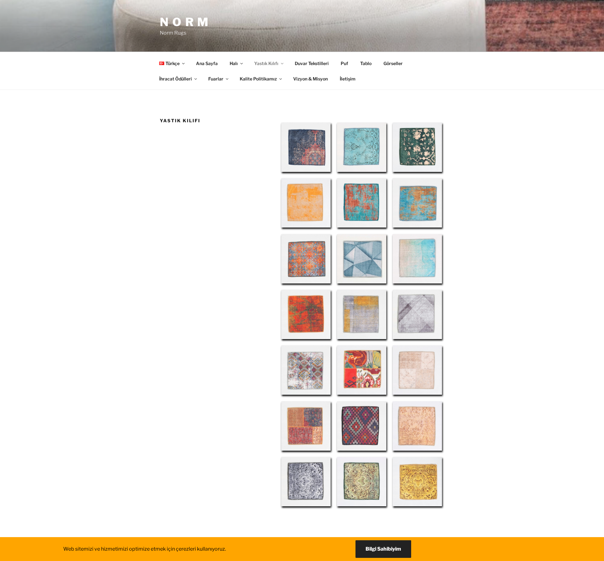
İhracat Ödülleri (175, 78)
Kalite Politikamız (258, 78)
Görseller (393, 63)
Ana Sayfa (207, 63)
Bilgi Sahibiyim (383, 549)
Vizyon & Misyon (310, 78)
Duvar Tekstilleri (312, 63)
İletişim (347, 78)
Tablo (366, 63)
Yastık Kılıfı (266, 63)
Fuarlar (215, 78)
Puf (344, 63)
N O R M (184, 22)
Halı (234, 63)
